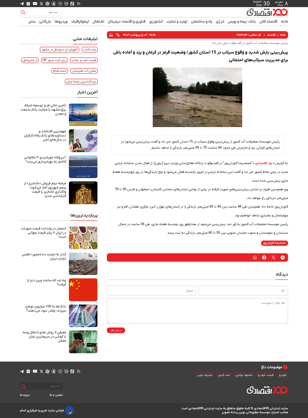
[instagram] (28, 3)
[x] (41, 3)
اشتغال (98, 21)
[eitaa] (72, 3)
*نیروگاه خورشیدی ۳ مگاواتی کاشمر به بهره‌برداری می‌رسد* (45, 159)
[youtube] (35, 3)
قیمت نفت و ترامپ (84, 60)
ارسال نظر (116, 330)
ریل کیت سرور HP (54, 60)
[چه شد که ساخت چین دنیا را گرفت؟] (83, 289)
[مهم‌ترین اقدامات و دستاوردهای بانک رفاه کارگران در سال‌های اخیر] (83, 140)
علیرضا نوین (204, 375)
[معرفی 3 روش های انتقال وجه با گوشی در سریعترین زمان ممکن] (83, 341)
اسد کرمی (224, 375)
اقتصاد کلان (268, 21)
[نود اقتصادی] (254, 12)
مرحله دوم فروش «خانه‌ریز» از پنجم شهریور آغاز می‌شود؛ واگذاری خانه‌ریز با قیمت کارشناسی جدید (45, 189)
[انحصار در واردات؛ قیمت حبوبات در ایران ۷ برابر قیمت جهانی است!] (83, 238)
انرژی (220, 21)
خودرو (283, 375)
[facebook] (264, 257)
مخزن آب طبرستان (84, 71)
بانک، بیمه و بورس (242, 21)
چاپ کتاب (89, 50)
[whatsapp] (255, 257)
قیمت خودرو (266, 375)
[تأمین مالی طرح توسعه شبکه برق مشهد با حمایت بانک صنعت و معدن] (83, 114)
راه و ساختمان (201, 21)
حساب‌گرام (59, 71)
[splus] (54, 3)
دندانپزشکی (30, 60)
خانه (284, 21)
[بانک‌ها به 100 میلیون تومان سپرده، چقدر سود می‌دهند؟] (83, 316)
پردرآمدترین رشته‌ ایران (81, 82)
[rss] (78, 3)
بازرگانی (45, 21)
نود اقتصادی (263, 163)
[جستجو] (23, 12)
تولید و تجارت (177, 21)
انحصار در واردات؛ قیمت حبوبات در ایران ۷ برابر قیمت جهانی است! (43, 233)
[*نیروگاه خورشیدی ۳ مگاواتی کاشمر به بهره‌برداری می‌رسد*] (83, 166)
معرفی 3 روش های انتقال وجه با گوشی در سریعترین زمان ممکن (44, 336)
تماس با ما (56, 395)
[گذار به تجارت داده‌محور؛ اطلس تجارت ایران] (83, 263)
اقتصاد (271, 35)
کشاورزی (156, 21)
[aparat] (47, 3)
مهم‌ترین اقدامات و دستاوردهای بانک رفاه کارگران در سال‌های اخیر (45, 135)
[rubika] (60, 3)
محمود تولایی (243, 375)
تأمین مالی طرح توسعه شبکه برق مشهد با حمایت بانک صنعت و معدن (43, 109)
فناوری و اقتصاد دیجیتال (127, 21)
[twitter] (273, 257)
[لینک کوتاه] (118, 35)
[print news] (111, 35)
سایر (32, 21)
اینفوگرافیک (80, 21)
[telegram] (22, 3)
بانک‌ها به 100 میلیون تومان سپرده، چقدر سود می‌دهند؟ (45, 309)
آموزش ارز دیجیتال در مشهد (59, 50)
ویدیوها (61, 21)
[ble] (66, 3)
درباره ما (25, 395)
